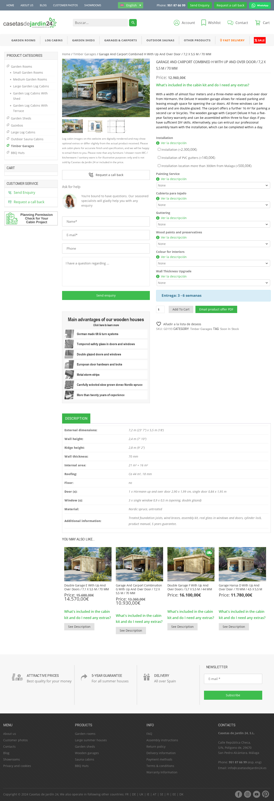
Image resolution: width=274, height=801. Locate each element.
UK (141, 794)
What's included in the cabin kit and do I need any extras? (202, 85)
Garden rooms (85, 734)
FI (168, 794)
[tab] (76, 418)
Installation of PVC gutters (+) (188, 158)
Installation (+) (179, 150)
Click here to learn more (106, 325)
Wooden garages (87, 753)
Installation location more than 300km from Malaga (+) (206, 166)
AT (154, 794)
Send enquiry (106, 295)
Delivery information (161, 753)
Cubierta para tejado (171, 193)
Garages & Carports (120, 40)
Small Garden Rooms (28, 72)
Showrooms (92, 5)
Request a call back (230, 5)
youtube (256, 794)
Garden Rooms (23, 40)
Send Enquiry (199, 5)
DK (181, 794)
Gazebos (17, 125)
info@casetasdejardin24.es (247, 768)
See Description (79, 627)
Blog (43, 5)
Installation (164, 138)
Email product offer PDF (216, 309)
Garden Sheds (83, 40)
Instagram (247, 794)
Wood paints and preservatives (179, 232)
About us (27, 5)
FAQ (149, 734)
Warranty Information (161, 772)
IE (148, 794)
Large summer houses (91, 740)
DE (134, 794)
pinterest (265, 794)
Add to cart (181, 309)
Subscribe (233, 695)
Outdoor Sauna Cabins (27, 139)
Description (76, 418)
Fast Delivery (233, 40)
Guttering (163, 213)
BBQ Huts (18, 153)
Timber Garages (84, 54)
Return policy (155, 746)
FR (127, 794)
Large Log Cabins (23, 132)
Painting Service (168, 174)
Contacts (9, 746)
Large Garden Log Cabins (31, 86)
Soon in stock (229, 329)
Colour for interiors (170, 252)
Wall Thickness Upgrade (173, 271)
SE (161, 794)
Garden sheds (85, 746)
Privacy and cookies (17, 766)
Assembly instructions (162, 740)
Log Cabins (54, 40)
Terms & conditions (160, 766)
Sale (261, 40)
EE (174, 794)
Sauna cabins (84, 759)
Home (10, 5)
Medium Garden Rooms (30, 79)
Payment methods (159, 759)
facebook (238, 794)
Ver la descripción (174, 143)
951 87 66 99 (176, 5)
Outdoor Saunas (160, 40)
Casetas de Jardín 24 (43, 794)
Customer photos (65, 5)
